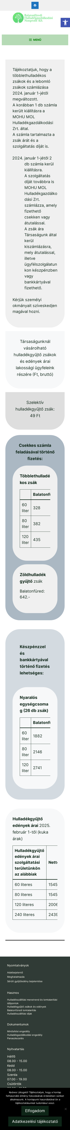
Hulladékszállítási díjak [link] (19, 1013)
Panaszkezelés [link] (15, 1038)
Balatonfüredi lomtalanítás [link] (21, 1010)
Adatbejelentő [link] (15, 972)
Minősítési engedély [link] (18, 1031)
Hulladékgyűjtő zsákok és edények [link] (26, 1006)
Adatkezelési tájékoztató (35, 1121)
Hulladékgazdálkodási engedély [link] (24, 1034)
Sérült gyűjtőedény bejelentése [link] (25, 981)
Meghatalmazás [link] (16, 976)
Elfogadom (35, 1110)
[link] (65, 22)
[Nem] (65, 1109)
